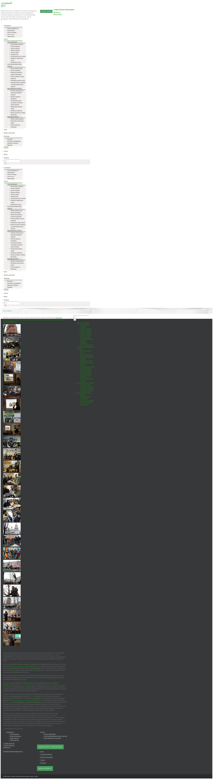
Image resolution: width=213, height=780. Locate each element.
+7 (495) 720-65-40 (58, 9)
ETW (32, 696)
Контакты (43, 763)
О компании (10, 732)
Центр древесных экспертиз (52, 738)
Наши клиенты (14, 740)
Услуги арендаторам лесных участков (55, 736)
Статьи (42, 760)
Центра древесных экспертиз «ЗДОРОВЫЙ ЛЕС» (27, 700)
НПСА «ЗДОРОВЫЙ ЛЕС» (27, 685)
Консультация (57, 14)
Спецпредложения (46, 754)
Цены (42, 751)
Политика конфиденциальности (13, 751)
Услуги (42, 732)
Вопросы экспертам (46, 757)
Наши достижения (15, 736)
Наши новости (14, 738)
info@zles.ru (57, 12)
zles (4, 729)
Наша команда (14, 734)
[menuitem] (48, 30)
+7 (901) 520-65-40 (69, 9)
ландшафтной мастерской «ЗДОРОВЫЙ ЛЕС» (24, 666)
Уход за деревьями (49, 734)
